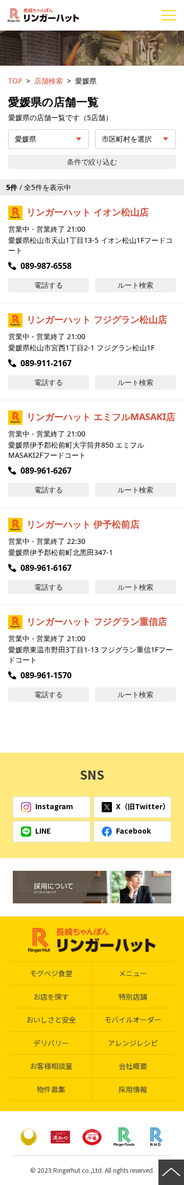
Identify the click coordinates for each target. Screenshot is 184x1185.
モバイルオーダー (133, 1019)
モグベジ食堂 (51, 973)
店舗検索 (48, 81)
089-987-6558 (46, 265)
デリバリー (51, 1043)
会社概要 (133, 1066)
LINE (43, 830)
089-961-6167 (46, 567)
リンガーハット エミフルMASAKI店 (101, 416)
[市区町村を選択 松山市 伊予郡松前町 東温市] (135, 139)
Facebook (133, 830)
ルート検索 (135, 285)
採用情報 (133, 1089)
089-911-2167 (46, 363)
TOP (15, 81)
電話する (48, 285)
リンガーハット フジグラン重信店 (97, 621)
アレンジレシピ (133, 1043)
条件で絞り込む (92, 162)
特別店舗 (133, 996)
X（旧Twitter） (143, 806)
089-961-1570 (46, 675)
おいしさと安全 (51, 1019)
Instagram (54, 806)
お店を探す (51, 996)
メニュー (133, 973)
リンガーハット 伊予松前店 (83, 524)
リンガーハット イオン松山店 (88, 212)
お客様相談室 (51, 1066)
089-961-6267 (46, 470)
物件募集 (51, 1089)
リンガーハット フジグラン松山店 (97, 319)
